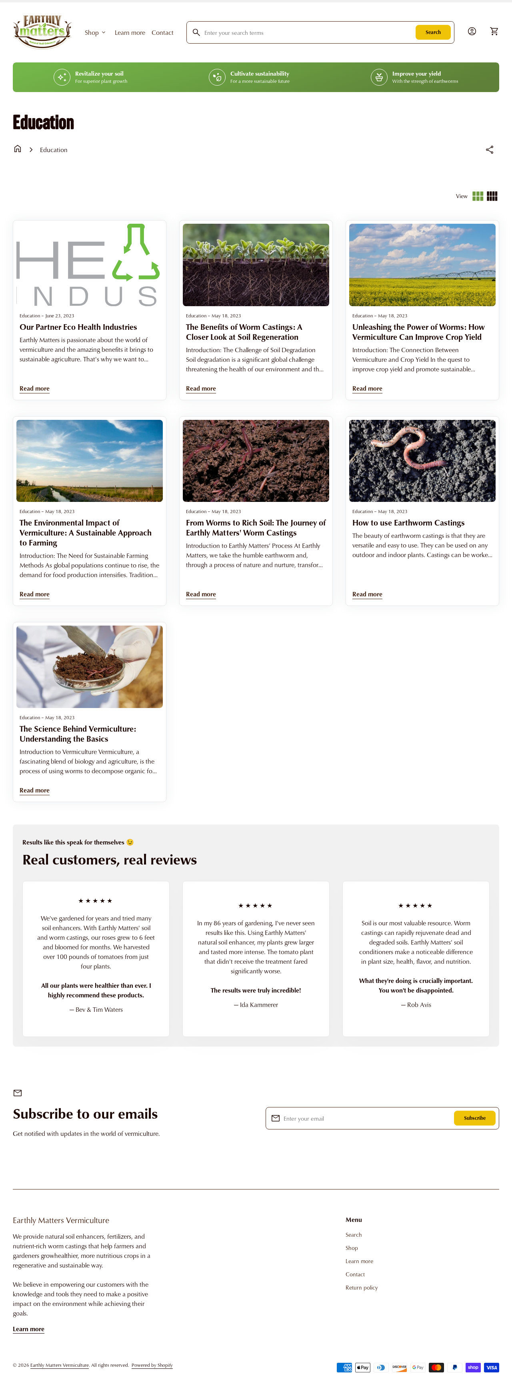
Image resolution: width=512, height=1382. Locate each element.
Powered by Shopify (152, 1365)
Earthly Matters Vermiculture (61, 1220)
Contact (163, 32)
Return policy (362, 1287)
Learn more (130, 32)
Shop (96, 32)
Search (433, 32)
